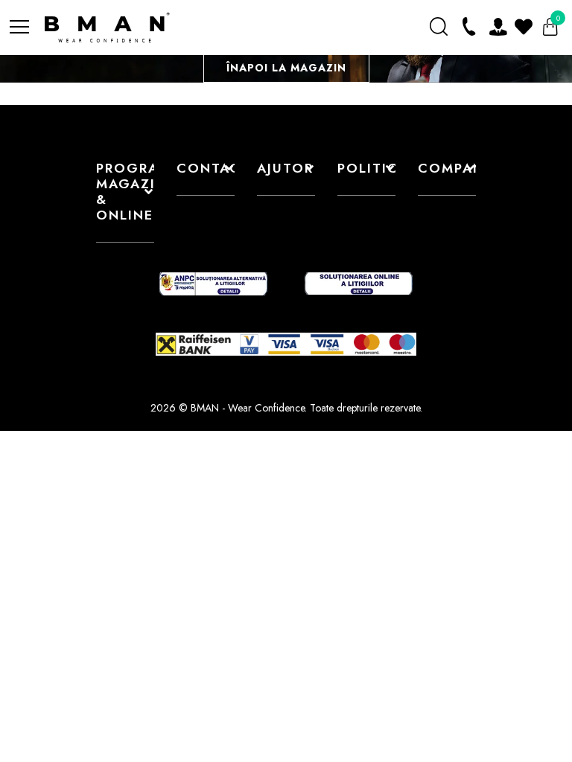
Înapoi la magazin (286, 67)
